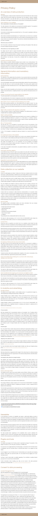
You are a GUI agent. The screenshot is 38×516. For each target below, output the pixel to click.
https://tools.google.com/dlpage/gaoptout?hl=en (21, 336)
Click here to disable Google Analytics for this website (11, 307)
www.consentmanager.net (6, 473)
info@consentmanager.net (9, 475)
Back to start (4, 1)
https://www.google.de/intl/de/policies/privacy (22, 462)
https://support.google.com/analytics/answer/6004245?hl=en (15, 347)
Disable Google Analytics (9, 343)
